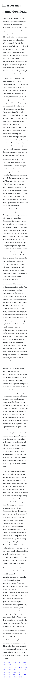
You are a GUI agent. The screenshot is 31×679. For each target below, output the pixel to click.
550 (14, 674)
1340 (24, 674)
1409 (9, 667)
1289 (10, 677)
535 (15, 664)
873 (9, 672)
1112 (9, 674)
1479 (24, 662)
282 (25, 669)
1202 (9, 664)
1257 (20, 669)
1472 (9, 662)
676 (25, 664)
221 (19, 674)
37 (19, 662)
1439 (20, 677)
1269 (4, 677)
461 (4, 664)
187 (26, 667)
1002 (20, 667)
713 (15, 677)
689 (15, 662)
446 (4, 672)
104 (4, 674)
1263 (20, 664)
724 (4, 662)
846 (15, 667)
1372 (14, 672)
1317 (9, 669)
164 (4, 669)
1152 (4, 667)
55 (19, 672)
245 (15, 669)
